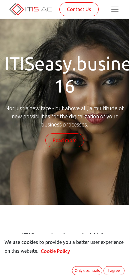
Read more (64, 140)
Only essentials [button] (87, 270)
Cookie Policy (55, 251)
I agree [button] (114, 270)
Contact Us (79, 9)
